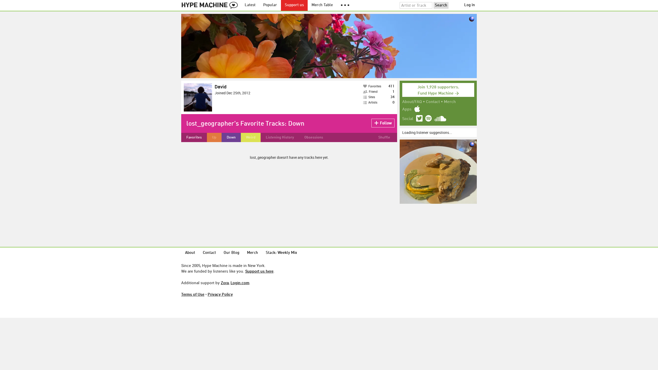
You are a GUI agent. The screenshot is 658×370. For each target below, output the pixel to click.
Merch (450, 102)
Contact (433, 102)
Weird (250, 137)
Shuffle (384, 137)
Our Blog (231, 253)
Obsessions (313, 137)
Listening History (280, 137)
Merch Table (322, 5)
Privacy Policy (220, 294)
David (220, 87)
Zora (225, 282)
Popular (270, 5)
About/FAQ (412, 102)
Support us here (259, 271)
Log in (469, 5)
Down (231, 137)
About (190, 253)
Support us (294, 5)
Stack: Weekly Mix (281, 253)
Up (214, 137)
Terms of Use (192, 294)
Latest (250, 5)
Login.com (240, 282)
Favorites (194, 137)
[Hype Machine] (211, 5)
